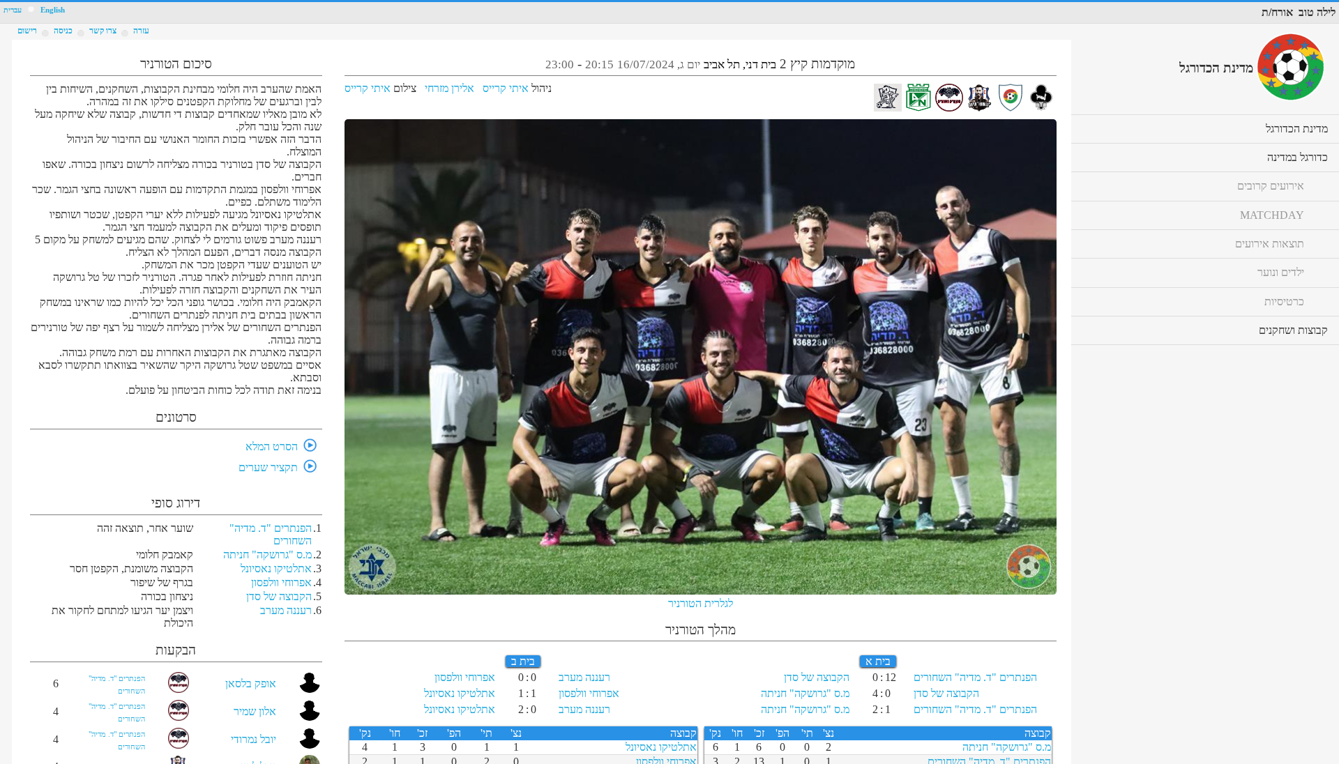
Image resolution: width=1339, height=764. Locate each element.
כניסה (63, 31)
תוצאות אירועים (1269, 244)
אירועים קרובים (1270, 186)
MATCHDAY (1272, 215)
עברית (12, 10)
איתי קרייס (506, 88)
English (52, 10)
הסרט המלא (271, 446)
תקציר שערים (268, 467)
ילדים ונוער (1280, 272)
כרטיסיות (1284, 301)
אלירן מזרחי (449, 88)
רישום (27, 31)
